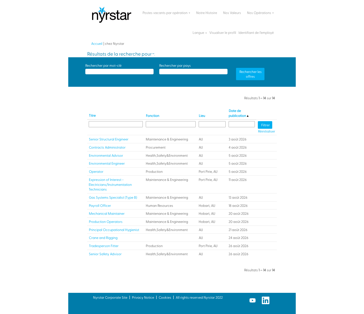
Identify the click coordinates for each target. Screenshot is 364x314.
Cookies (165, 297)
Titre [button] (92, 115)
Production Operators (105, 221)
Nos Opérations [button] (259, 13)
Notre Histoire (206, 13)
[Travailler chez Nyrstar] (111, 15)
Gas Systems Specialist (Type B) (113, 197)
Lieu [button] (202, 115)
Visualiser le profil (222, 32)
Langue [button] (199, 32)
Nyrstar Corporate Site (110, 297)
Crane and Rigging (103, 238)
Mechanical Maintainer (107, 213)
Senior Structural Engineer (108, 139)
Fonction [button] (152, 115)
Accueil (96, 43)
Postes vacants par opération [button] (165, 13)
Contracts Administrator (107, 147)
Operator (96, 171)
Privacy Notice (143, 297)
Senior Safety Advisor (105, 254)
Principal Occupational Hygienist (114, 230)
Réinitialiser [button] (266, 131)
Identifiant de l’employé (256, 32)
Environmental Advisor (106, 155)
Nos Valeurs (232, 13)
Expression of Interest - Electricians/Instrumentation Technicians (110, 184)
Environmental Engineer (107, 163)
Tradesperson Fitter (103, 246)
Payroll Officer (100, 205)
